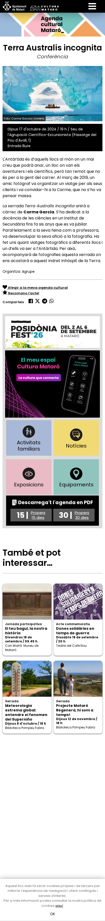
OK (52, 913)
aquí (59, 905)
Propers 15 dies (38, 515)
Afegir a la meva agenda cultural (37, 287)
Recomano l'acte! (23, 293)
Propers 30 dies (82, 515)
